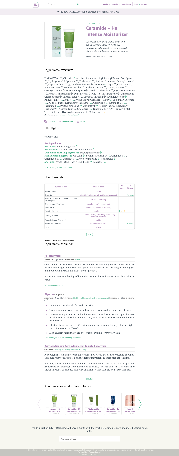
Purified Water (51, 78)
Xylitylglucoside (115, 96)
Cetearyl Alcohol (125, 81)
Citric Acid (123, 84)
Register (144, 4)
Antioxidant (51, 149)
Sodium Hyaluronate (123, 99)
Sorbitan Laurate (104, 81)
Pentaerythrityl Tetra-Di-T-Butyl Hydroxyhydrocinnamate (87, 110)
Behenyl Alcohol (73, 87)
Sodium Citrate (52, 87)
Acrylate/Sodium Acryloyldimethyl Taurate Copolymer (61, 199)
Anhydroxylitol (52, 99)
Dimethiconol (81, 93)
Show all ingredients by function (59, 167)
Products (106, 4)
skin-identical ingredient (89, 195)
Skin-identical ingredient (58, 155)
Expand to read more (55, 285)
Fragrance (97, 112)
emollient (90, 204)
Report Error (67, 121)
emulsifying (90, 207)
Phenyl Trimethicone (59, 93)
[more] (89, 234)
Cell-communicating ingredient (61, 152)
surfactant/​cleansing (103, 207)
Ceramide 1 (50, 105)
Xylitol (67, 99)
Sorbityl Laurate (115, 87)
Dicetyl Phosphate (75, 90)
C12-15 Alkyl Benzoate (104, 93)
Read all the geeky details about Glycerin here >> (63, 337)
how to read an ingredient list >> (69, 114)
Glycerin (67, 78)
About (96, 454)
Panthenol (84, 102)
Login (136, 4)
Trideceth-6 (85, 81)
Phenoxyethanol (71, 96)
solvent (98, 191)
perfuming (99, 204)
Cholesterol (89, 105)
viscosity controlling (98, 199)
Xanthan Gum (66, 108)
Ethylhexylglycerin (93, 96)
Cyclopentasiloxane (124, 90)
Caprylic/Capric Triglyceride (56, 220)
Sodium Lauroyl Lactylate (112, 105)
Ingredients (116, 4)
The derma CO (93, 23)
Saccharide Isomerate (93, 84)
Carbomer (49, 108)
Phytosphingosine (69, 105)
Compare (51, 121)
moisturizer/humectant (100, 298)
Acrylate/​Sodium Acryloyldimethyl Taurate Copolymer (104, 78)
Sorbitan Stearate (94, 87)
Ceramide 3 (99, 102)
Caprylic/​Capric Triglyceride (63, 84)
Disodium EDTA (102, 108)
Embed (82, 121)
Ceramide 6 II (116, 102)
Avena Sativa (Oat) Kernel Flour (92, 99)
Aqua (110, 84)
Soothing (49, 162)
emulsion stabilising (78, 349)
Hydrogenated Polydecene (61, 81)
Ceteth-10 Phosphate (99, 90)
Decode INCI (126, 4)
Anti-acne (49, 146)
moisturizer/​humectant (108, 195)
